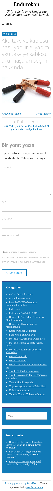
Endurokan (26, 4)
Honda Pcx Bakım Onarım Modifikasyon (21, 325)
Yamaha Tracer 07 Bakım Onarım (27, 394)
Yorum (6, 167)
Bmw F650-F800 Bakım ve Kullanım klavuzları (21, 304)
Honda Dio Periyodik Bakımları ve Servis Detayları (25, 443)
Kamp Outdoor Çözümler (22, 330)
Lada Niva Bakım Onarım (22, 334)
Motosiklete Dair (18, 356)
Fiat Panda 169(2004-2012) (23, 313)
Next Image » (43, 113)
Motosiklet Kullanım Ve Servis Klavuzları (23, 351)
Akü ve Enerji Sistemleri (21, 294)
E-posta (7, 218)
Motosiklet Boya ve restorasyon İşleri (24, 344)
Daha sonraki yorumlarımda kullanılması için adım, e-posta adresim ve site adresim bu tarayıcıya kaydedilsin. (25, 257)
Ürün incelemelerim (19, 390)
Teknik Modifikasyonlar (21, 382)
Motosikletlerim (17, 360)
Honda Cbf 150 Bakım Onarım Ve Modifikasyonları (25, 318)
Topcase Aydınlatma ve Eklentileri (27, 386)
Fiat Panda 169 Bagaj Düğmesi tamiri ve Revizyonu (23, 453)
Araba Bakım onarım (20, 298)
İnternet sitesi (10, 235)
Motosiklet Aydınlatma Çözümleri (27, 338)
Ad (4, 201)
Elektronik (14, 309)
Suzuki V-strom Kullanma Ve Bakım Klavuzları (26, 377)
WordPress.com (34, 487)
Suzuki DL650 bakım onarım (24, 371)
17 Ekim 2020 (9, 34)
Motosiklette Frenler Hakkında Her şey (26, 366)
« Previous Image (11, 113)
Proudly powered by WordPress (21, 483)
